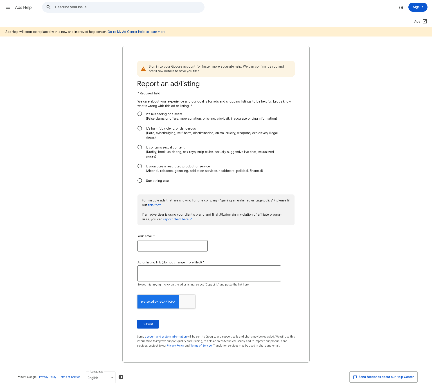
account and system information (166, 336)
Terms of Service (201, 345)
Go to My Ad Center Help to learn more (136, 32)
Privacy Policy (175, 345)
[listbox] (100, 377)
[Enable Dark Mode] (120, 377)
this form (154, 205)
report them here (176, 219)
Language (96, 371)
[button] (8, 7)
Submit (148, 324)
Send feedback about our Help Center (386, 377)
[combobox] (129, 7)
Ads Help (23, 7)
